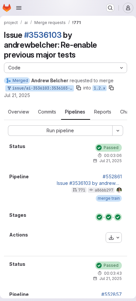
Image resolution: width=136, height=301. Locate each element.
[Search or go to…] (110, 8)
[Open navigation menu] (19, 8)
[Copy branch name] (79, 88)
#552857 (111, 294)
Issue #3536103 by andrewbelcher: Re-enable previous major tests (89, 183)
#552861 (112, 176)
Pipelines (75, 111)
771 (81, 190)
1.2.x (99, 88)
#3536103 (43, 35)
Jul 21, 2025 (17, 95)
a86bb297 (104, 190)
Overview (18, 111)
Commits (47, 111)
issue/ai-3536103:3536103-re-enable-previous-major (42, 88)
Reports (102, 111)
